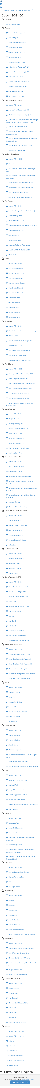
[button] (1, 2)
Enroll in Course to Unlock (20, 1082)
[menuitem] (1, 5)
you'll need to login (28, 1079)
